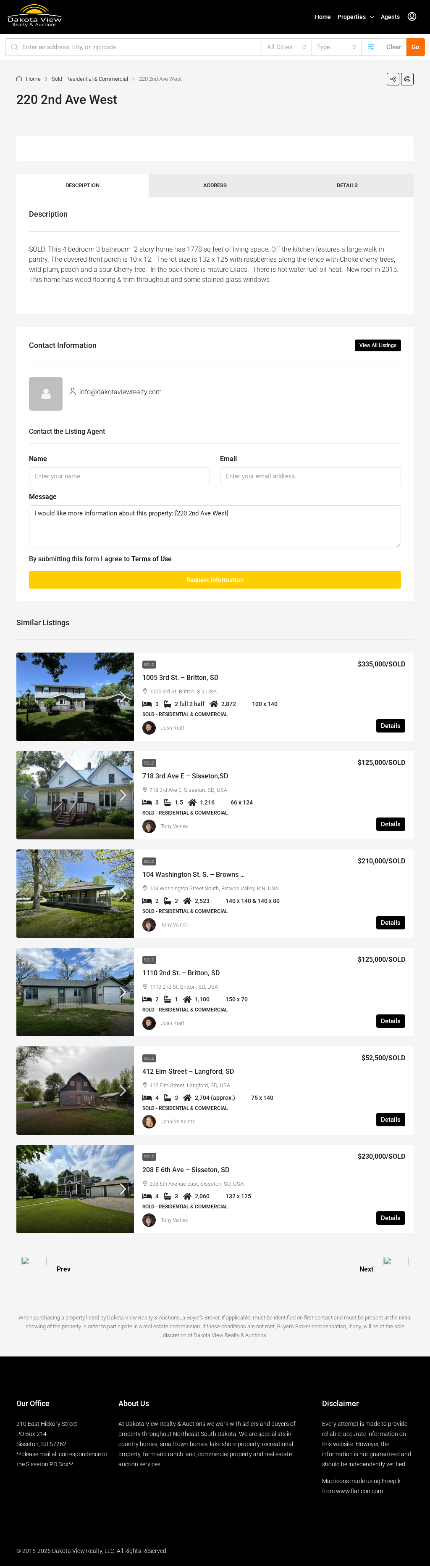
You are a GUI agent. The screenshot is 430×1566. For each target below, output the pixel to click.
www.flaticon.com (359, 1491)
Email (228, 459)
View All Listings (377, 345)
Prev (64, 1269)
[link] (75, 697)
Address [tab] (215, 185)
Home (323, 16)
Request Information (215, 580)
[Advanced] (371, 47)
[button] (393, 79)
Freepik (391, 1481)
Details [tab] (347, 185)
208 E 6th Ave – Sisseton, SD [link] (185, 1170)
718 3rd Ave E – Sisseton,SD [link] (185, 776)
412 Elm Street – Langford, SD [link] (188, 1071)
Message (43, 497)
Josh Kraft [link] (172, 728)
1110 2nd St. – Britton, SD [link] (181, 973)
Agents (390, 16)
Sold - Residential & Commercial (90, 79)
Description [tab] (83, 185)
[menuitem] (412, 17)
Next (366, 1269)
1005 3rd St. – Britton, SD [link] (180, 678)
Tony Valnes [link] (174, 826)
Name (38, 459)
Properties (352, 16)
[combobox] (287, 47)
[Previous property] (34, 1269)
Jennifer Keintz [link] (178, 1122)
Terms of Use (151, 559)
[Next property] (396, 1269)
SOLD (149, 664)
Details (391, 726)
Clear (393, 47)
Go (416, 47)
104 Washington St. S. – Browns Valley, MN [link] (207, 875)
